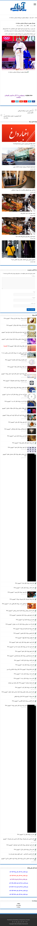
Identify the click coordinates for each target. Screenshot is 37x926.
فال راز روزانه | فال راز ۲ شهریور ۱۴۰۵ (25, 834)
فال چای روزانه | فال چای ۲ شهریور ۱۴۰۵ (17, 422)
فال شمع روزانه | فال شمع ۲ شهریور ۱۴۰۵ (24, 651)
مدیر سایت (32, 25)
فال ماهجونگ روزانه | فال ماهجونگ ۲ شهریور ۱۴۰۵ (15, 381)
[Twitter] (23, 922)
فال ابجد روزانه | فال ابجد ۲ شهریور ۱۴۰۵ (24, 665)
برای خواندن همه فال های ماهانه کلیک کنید (18, 890)
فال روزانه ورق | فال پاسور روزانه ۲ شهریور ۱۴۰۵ (16, 705)
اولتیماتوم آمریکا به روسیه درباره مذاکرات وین (24, 167)
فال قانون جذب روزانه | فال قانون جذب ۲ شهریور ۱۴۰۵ (14, 604)
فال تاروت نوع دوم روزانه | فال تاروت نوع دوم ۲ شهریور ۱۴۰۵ (14, 333)
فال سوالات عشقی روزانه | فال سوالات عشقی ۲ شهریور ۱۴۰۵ (14, 409)
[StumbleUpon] (16, 922)
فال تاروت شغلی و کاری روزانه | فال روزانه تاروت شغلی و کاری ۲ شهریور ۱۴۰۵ (18, 859)
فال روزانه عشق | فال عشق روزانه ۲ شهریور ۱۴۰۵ (23, 443)
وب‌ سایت (33, 303)
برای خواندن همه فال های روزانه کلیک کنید (18, 872)
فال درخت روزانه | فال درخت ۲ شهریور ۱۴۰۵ (24, 678)
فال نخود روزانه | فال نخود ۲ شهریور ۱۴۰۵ (17, 447)
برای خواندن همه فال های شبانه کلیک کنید (19, 875)
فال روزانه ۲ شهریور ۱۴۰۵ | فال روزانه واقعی (24, 696)
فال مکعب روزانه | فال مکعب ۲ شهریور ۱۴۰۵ (24, 588)
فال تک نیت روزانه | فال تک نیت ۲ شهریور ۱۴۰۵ (16, 401)
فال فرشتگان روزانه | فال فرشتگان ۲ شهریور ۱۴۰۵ (15, 429)
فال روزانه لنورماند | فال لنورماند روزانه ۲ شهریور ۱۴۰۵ (22, 599)
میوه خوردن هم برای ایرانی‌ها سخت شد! (25, 237)
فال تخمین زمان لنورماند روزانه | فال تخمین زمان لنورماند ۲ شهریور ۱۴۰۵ (19, 839)
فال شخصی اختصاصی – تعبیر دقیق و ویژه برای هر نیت (21, 854)
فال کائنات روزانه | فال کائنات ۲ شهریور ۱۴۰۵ (24, 660)
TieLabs (28, 920)
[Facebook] (25, 922)
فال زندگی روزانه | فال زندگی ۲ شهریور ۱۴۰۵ (24, 850)
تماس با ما (18, 905)
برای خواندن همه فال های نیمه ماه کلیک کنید (18, 887)
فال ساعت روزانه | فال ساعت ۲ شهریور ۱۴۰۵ (24, 674)
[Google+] (27, 922)
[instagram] (14, 922)
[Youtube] (18, 922)
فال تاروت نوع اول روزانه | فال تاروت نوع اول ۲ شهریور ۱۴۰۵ (20, 845)
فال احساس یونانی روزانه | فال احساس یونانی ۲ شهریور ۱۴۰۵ (20, 611)
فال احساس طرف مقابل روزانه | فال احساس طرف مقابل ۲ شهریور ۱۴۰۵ (18, 692)
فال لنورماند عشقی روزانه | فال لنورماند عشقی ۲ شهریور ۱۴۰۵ (14, 340)
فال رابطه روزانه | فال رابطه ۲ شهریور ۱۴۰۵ (17, 367)
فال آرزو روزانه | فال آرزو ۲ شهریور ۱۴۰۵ (25, 620)
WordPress (16, 920)
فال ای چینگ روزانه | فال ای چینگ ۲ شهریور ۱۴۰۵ (15, 318)
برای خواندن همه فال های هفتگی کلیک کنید (18, 883)
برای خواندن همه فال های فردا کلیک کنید (18, 879)
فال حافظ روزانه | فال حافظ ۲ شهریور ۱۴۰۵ (15, 346)
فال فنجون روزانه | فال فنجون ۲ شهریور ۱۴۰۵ (24, 633)
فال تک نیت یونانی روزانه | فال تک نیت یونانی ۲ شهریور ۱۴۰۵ (20, 624)
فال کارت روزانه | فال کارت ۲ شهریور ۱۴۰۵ (24, 687)
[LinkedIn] (20, 922)
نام (34, 292)
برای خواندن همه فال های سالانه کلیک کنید (18, 894)
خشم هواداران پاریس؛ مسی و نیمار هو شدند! (24, 144)
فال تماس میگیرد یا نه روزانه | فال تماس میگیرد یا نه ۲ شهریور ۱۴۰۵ (14, 354)
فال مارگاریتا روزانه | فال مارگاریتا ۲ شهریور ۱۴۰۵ (16, 360)
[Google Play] (13, 922)
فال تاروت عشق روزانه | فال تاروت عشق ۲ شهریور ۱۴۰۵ (21, 642)
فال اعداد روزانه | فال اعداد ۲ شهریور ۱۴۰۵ (24, 583)
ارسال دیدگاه (19, 25)
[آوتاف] (18, 7)
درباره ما (18, 907)
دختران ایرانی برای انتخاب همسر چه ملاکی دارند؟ (23, 260)
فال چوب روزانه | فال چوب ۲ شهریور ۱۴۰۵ (17, 592)
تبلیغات (18, 904)
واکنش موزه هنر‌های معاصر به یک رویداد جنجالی (23, 190)
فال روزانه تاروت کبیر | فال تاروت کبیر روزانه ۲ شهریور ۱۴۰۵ (14, 416)
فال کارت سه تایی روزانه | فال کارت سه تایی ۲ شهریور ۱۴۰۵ (14, 395)
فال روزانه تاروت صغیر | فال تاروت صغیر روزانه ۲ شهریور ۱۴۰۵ (14, 374)
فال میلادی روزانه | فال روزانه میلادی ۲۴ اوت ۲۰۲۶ (15, 388)
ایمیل (33, 297)
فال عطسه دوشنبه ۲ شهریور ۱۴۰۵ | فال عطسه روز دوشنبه (21, 683)
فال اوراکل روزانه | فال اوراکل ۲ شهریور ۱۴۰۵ (16, 325)
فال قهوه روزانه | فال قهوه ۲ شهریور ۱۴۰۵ (24, 638)
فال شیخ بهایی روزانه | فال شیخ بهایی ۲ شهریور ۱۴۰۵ (22, 615)
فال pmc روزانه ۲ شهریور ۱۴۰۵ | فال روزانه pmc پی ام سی (20, 669)
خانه (36, 18)
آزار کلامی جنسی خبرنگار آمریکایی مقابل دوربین (25, 111)
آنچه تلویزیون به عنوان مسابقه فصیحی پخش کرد (12, 116)
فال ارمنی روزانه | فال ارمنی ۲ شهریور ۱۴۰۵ (17, 436)
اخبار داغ (32, 18)
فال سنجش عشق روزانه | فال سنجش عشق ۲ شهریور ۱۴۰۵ (15, 455)
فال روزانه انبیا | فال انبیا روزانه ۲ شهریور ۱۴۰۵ (23, 629)
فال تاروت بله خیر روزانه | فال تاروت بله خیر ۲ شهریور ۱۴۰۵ (20, 647)
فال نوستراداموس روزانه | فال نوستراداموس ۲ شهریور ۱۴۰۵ (20, 656)
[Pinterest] (21, 922)
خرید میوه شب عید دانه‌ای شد (27, 213)
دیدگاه (33, 276)
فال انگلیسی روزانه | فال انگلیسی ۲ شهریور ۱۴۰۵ (23, 701)
